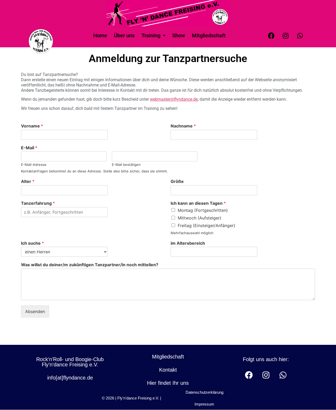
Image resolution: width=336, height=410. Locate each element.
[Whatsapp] (300, 35)
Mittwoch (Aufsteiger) (199, 218)
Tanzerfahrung (38, 203)
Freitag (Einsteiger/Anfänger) (206, 225)
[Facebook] (271, 35)
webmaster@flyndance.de (174, 99)
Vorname (32, 126)
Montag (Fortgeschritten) (203, 210)
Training (150, 35)
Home (100, 35)
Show (178, 35)
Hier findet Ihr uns (168, 383)
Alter (27, 181)
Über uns (124, 35)
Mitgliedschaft (209, 35)
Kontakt (168, 370)
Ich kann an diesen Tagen (198, 203)
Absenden (35, 311)
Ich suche (32, 243)
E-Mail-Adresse (33, 164)
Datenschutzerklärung (204, 392)
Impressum (204, 404)
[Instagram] (285, 35)
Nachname (183, 126)
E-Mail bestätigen (126, 164)
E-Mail (29, 147)
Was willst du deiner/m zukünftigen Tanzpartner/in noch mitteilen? (89, 264)
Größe (177, 181)
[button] (153, 35)
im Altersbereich (188, 243)
